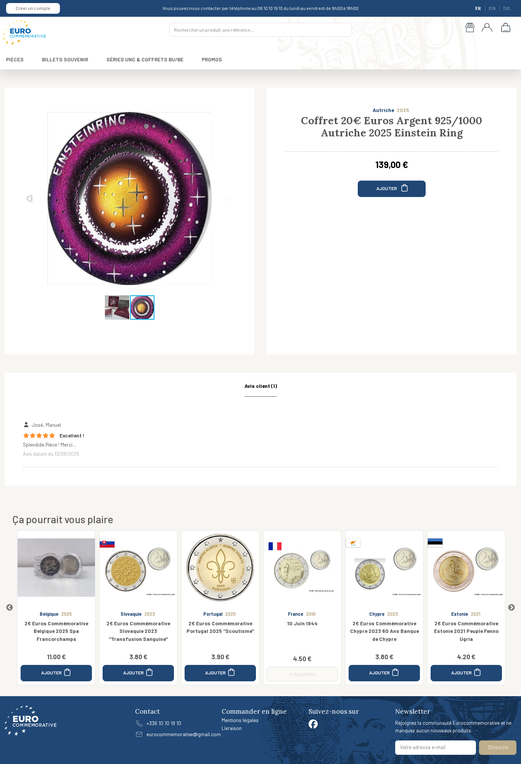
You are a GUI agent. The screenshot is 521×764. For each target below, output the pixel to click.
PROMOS (212, 59)
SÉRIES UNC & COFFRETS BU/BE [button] (144, 59)
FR (478, 8)
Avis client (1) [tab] (260, 386)
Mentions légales (240, 720)
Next (511, 608)
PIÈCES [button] (15, 59)
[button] (30, 198)
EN (493, 8)
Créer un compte (33, 8)
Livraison (232, 728)
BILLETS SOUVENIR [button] (65, 59)
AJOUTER (387, 188)
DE (506, 8)
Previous (9, 608)
